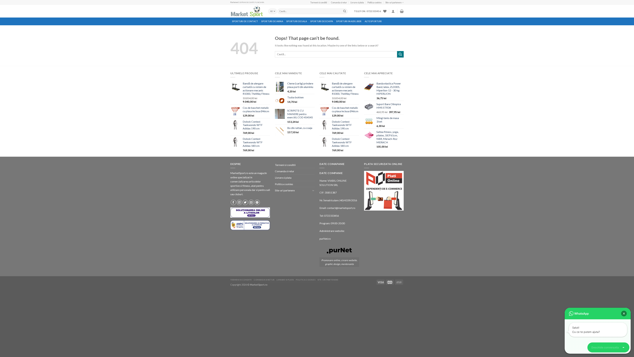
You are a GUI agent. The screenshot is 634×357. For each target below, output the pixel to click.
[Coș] (402, 11)
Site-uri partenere (393, 2)
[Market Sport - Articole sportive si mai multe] (246, 11)
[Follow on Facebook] (233, 202)
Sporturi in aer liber (348, 21)
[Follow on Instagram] (239, 202)
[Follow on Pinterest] (257, 202)
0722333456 (331, 215)
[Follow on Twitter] (245, 202)
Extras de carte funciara (252, 2)
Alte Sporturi (373, 21)
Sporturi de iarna (272, 21)
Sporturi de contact (245, 21)
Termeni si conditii (318, 2)
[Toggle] (313, 190)
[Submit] (344, 11)
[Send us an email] (251, 202)
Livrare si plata (357, 2)
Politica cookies (375, 2)
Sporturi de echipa (321, 21)
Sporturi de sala (296, 21)
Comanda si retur (339, 2)
